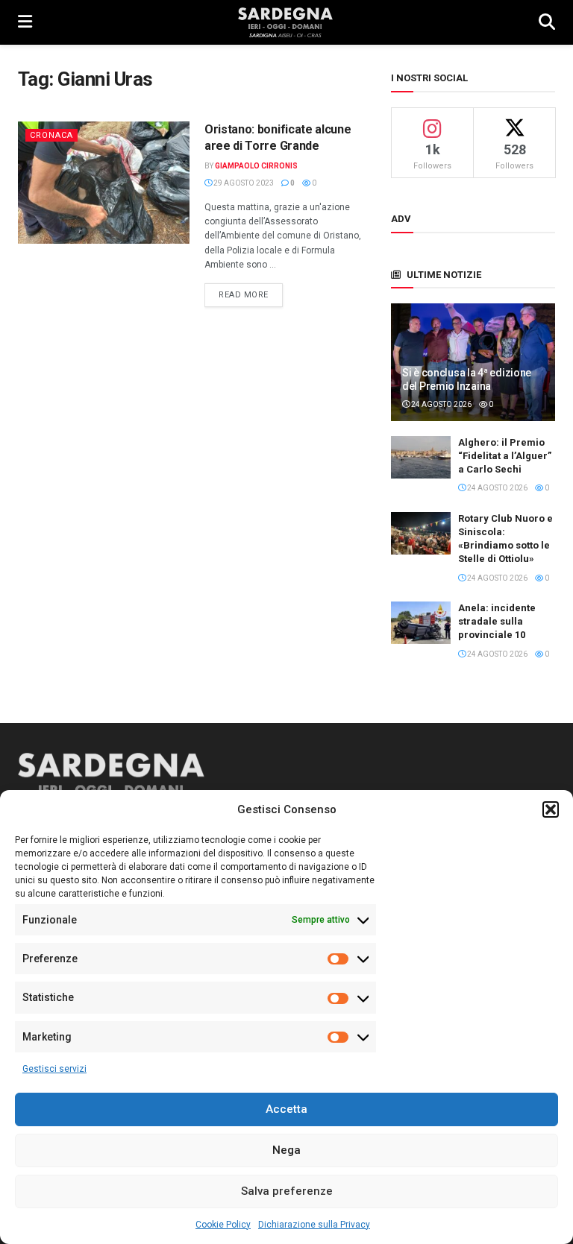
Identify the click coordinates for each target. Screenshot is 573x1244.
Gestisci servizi (54, 1069)
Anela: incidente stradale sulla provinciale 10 (497, 621)
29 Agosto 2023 (243, 183)
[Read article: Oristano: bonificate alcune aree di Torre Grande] (104, 182)
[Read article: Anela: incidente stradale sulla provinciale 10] (421, 623)
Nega (286, 1150)
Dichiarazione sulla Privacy (314, 1224)
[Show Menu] (25, 22)
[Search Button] (547, 22)
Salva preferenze (287, 1191)
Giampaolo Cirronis (256, 166)
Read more (251, 294)
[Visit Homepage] (285, 22)
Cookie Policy (223, 1224)
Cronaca (51, 135)
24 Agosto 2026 (441, 404)
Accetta (286, 1109)
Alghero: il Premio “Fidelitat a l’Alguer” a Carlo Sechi (504, 456)
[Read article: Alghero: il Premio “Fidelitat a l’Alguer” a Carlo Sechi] (421, 457)
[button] (550, 809)
